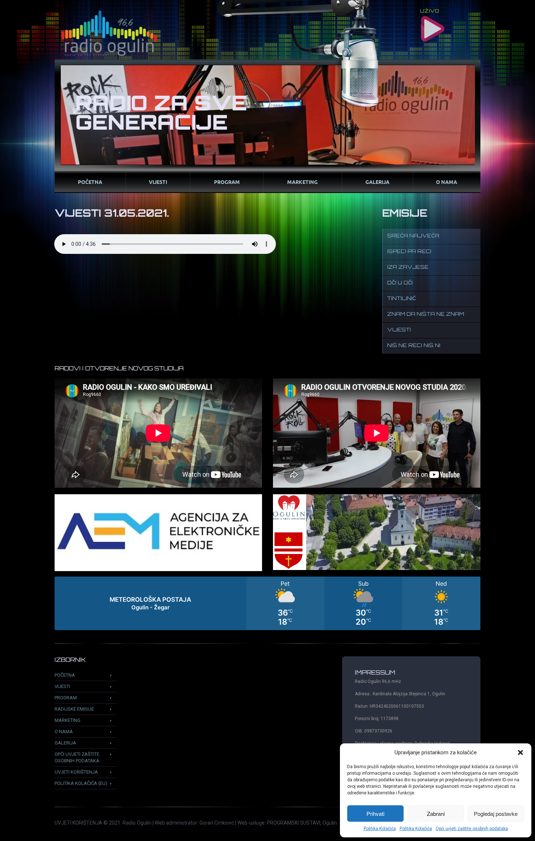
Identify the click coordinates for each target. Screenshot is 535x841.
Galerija (377, 181)
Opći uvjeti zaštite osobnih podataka (472, 828)
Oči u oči (400, 283)
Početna (90, 181)
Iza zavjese (408, 267)
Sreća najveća (413, 236)
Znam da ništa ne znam (425, 314)
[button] (520, 752)
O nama (446, 181)
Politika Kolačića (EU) (81, 783)
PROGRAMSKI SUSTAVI (293, 823)
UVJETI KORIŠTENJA (78, 823)
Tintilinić (401, 299)
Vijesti (158, 181)
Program (227, 181)
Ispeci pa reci (409, 252)
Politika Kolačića (380, 828)
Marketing (302, 181)
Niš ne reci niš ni (413, 346)
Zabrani (436, 813)
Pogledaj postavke (496, 813)
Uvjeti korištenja (76, 772)
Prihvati (375, 813)
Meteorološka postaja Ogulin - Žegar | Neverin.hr (267, 603)
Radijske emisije (74, 709)
